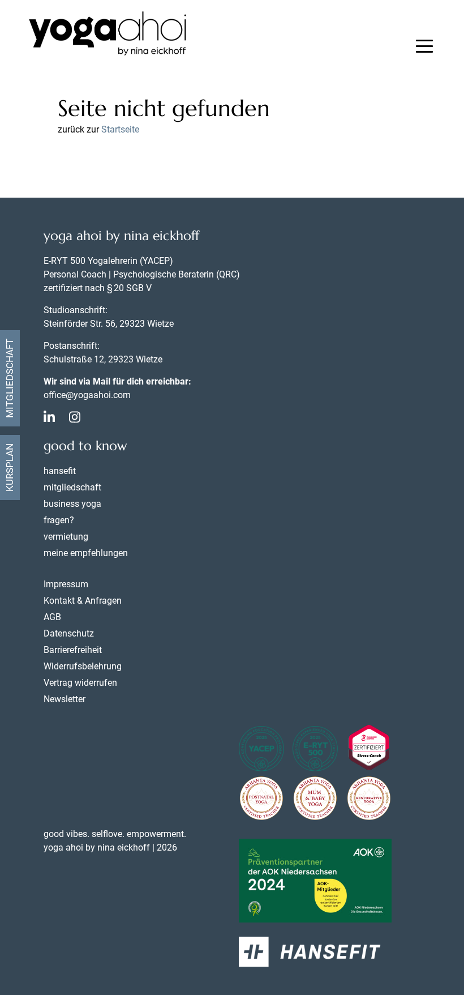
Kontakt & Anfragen (83, 600)
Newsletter (64, 699)
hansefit (60, 471)
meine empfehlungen (86, 553)
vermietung (66, 536)
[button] (424, 47)
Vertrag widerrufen (80, 682)
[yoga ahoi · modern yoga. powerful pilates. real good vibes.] (107, 35)
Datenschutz (69, 633)
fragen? (59, 520)
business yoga (72, 503)
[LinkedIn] (49, 419)
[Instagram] (74, 419)
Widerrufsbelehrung (83, 666)
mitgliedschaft (72, 487)
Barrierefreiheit (73, 649)
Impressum (66, 584)
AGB (52, 617)
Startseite (120, 129)
